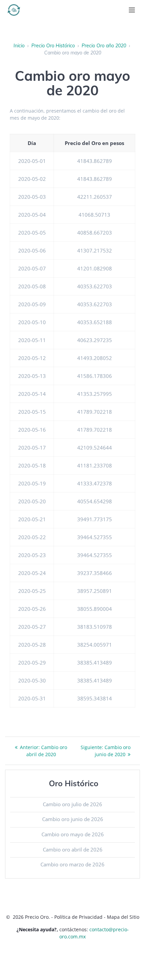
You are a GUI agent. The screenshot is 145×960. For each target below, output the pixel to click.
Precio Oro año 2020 (104, 46)
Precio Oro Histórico (53, 46)
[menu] (132, 10)
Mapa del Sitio (123, 917)
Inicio (19, 46)
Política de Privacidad (78, 917)
